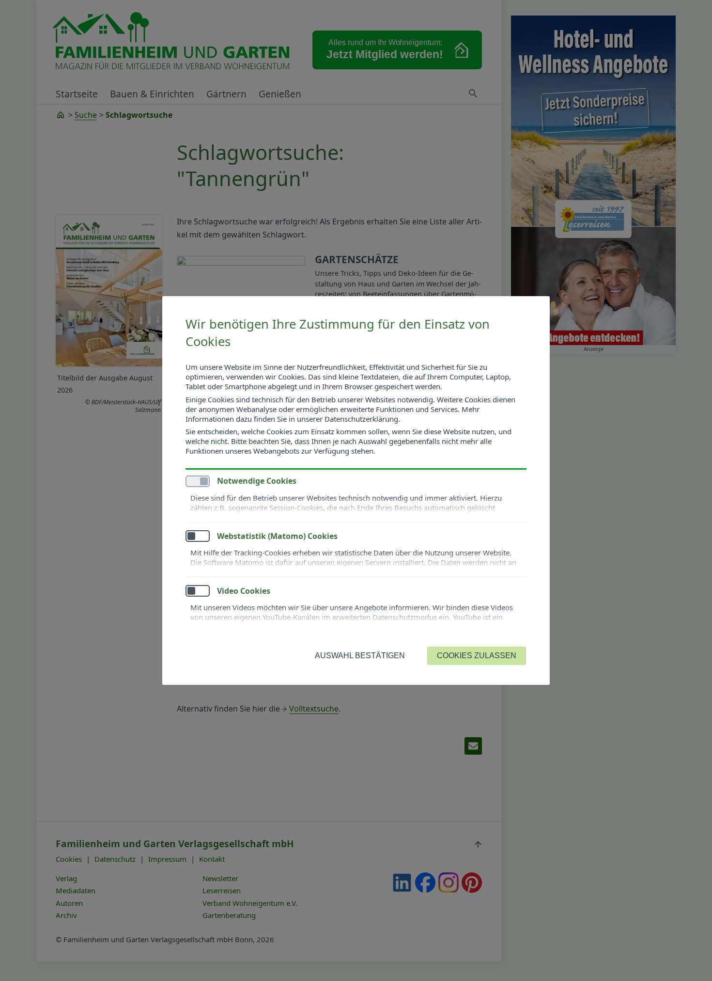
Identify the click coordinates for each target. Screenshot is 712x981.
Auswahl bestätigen (360, 655)
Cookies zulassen (476, 655)
